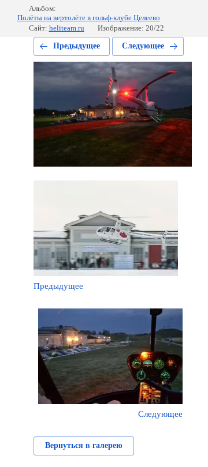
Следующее (143, 46)
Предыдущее (76, 46)
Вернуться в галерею (83, 445)
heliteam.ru (66, 28)
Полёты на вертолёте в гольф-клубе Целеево (88, 17)
